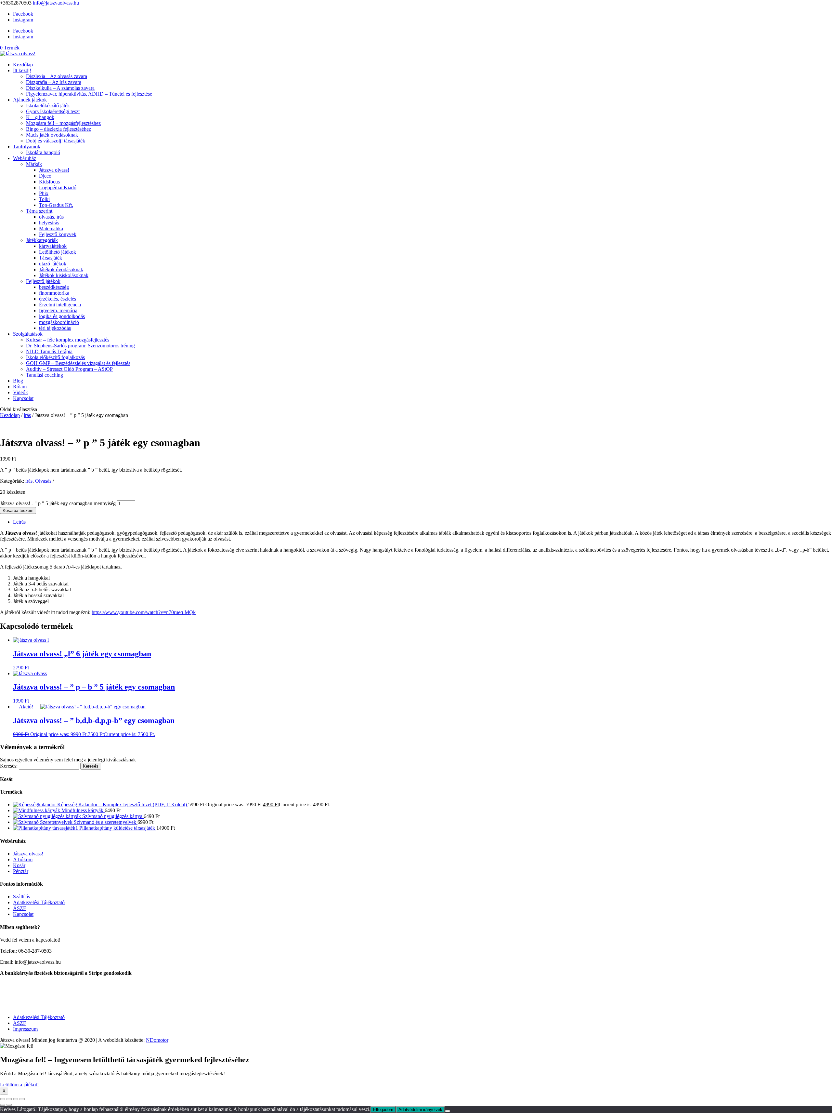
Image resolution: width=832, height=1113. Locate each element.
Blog (18, 380)
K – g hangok (40, 117)
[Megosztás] (15, 1099)
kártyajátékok (53, 246)
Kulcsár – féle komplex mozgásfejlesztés (67, 339)
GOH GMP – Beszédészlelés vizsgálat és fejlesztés (78, 363)
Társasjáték (50, 258)
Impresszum (25, 1029)
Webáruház (24, 158)
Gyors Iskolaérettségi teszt (53, 111)
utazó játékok (52, 263)
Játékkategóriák (42, 240)
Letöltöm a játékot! (19, 1084)
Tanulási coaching (44, 375)
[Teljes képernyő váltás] (9, 1099)
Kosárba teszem (18, 510)
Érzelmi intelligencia (60, 304)
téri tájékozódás (55, 328)
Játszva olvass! (54, 170)
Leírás (19, 522)
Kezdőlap (23, 64)
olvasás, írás (51, 217)
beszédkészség (54, 287)
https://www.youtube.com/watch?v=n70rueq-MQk (144, 612)
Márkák (34, 164)
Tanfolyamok (26, 146)
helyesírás (49, 222)
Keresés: (9, 766)
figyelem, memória (58, 310)
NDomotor (157, 1040)
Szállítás (21, 896)
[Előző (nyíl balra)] (2, 1105)
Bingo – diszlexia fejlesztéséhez (58, 129)
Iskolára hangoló (43, 152)
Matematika (51, 228)
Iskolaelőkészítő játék (48, 105)
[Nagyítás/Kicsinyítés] (2, 1099)
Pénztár (20, 871)
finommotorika (54, 293)
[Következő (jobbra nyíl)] (9, 1105)
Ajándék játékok (30, 99)
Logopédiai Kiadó (57, 187)
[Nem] (447, 1111)
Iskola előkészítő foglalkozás (55, 357)
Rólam (20, 386)
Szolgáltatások (28, 334)
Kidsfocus (49, 181)
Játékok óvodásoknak (61, 269)
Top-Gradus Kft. (56, 205)
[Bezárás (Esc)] (22, 1099)
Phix (43, 193)
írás (27, 415)
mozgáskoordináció (59, 322)
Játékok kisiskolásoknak (63, 275)
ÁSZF (19, 908)
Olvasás (43, 481)
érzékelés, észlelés (57, 299)
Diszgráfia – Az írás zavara (53, 82)
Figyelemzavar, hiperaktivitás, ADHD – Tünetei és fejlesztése (89, 94)
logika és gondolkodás (62, 316)
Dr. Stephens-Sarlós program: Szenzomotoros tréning (80, 345)
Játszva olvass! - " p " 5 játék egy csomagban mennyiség (58, 503)
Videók (20, 392)
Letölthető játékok (57, 252)
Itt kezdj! (22, 70)
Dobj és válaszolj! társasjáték (55, 140)
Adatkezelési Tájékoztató (39, 902)
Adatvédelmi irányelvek (420, 1109)
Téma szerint (39, 211)
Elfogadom (383, 1109)
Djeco (45, 176)
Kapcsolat (23, 398)
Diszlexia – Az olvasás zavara (56, 76)
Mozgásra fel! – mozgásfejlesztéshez (63, 123)
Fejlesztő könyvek (57, 234)
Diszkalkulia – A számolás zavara (60, 88)
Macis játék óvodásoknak (52, 135)
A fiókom (22, 859)
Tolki (44, 199)
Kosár (19, 865)
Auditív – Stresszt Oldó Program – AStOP (69, 369)
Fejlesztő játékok (43, 281)
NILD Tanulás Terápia (49, 351)
